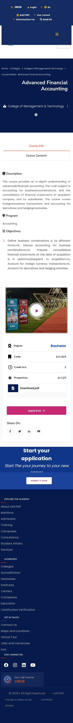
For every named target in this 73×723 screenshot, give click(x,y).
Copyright (47, 700)
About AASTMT (11, 506)
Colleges (15, 68)
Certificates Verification (18, 610)
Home (5, 68)
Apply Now (35, 410)
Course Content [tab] (36, 156)
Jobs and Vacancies (15, 643)
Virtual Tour (9, 637)
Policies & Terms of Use (18, 700)
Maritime (7, 513)
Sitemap (9, 706)
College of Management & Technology (43, 68)
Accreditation (10, 573)
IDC (48, 693)
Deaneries (8, 579)
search (47, 19)
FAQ (3, 649)
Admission (8, 519)
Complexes (9, 597)
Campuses (8, 531)
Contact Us (9, 625)
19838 (18, 7)
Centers (6, 591)
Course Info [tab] (36, 146)
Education (8, 603)
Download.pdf (29, 388)
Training (6, 525)
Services (7, 550)
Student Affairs (11, 543)
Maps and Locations (15, 631)
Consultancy (10, 537)
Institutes (7, 585)
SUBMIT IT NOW (39, 480)
